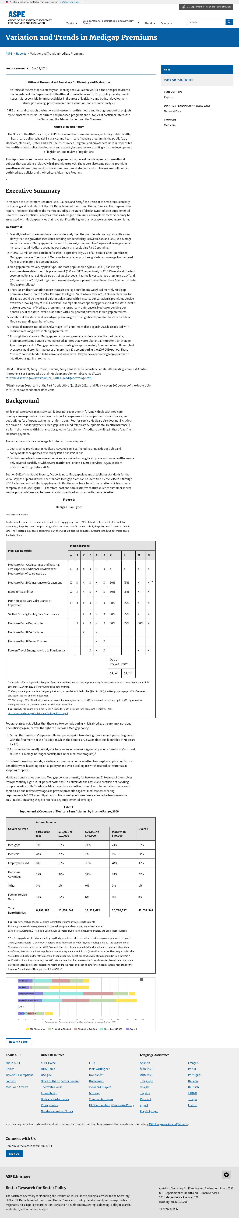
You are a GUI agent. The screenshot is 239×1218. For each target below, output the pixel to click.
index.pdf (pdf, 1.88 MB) (179, 80)
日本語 (192, 1093)
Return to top (18, 1042)
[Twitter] (226, 1175)
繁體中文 (146, 1069)
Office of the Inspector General (60, 1081)
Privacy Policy (49, 1105)
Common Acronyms (101, 1099)
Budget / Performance (55, 1099)
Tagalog (145, 1093)
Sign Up (14, 1154)
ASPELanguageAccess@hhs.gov (168, 1124)
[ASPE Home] (30, 17)
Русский (145, 1099)
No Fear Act (96, 1075)
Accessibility (49, 1093)
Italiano (193, 1081)
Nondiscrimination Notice (57, 1111)
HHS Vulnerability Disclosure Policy (111, 1105)
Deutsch (193, 1087)
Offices (10, 1069)
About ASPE (13, 1063)
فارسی (192, 1099)
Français (193, 1063)
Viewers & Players (100, 1087)
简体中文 (146, 1075)
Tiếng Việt (146, 1081)
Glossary (94, 1093)
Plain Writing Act (99, 1069)
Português (195, 1075)
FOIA (92, 1063)
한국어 (144, 1087)
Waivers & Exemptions (19, 1075)
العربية (144, 1105)
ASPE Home (48, 1063)
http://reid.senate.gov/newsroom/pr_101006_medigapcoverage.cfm (48, 378)
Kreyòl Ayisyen (149, 1111)
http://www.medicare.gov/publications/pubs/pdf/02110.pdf (38, 713)
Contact (11, 1081)
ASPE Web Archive (17, 1087)
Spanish (145, 1063)
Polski (192, 1069)
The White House (51, 1087)
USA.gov (46, 1075)
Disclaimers (96, 1081)
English (192, 1105)
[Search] (229, 22)
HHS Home (48, 1069)
